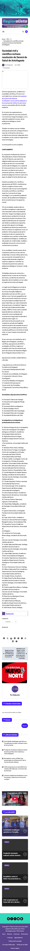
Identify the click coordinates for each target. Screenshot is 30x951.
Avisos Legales (15, 948)
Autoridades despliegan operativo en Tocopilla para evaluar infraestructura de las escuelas (15, 743)
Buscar (8, 720)
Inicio (3, 934)
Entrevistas (24, 934)
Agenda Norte (18, 937)
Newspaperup (10, 931)
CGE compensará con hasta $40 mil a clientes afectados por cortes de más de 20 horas (15, 768)
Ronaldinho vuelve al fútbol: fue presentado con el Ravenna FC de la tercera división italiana (15, 760)
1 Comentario (6, 68)
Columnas (17, 934)
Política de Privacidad (15, 941)
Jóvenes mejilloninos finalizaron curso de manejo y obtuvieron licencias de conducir (15, 777)
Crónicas (10, 937)
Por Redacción (9, 65)
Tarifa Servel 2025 (22, 944)
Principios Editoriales (8, 944)
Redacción (10, 613)
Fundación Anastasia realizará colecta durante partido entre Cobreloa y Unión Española (15, 751)
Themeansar (20, 931)
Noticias (7, 818)
